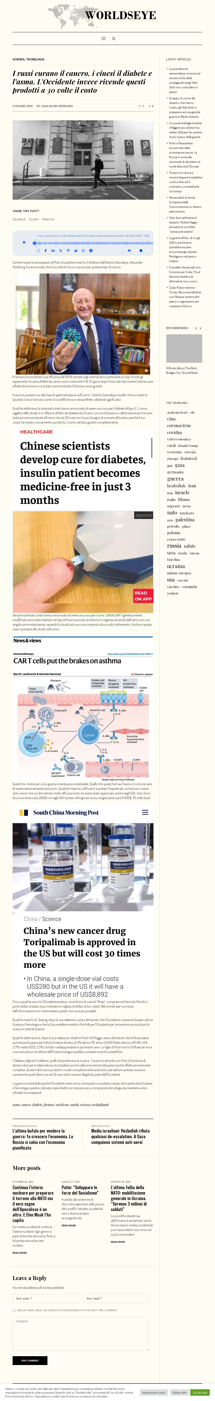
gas (169, 465)
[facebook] (45, 250)
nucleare (187, 512)
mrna (186, 506)
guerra (175, 478)
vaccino (173, 586)
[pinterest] (68, 250)
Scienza (19, 59)
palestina (185, 519)
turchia (173, 559)
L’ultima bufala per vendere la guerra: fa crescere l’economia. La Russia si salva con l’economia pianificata (43, 1139)
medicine (62, 1104)
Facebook (19, 219)
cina (171, 418)
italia (171, 499)
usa (171, 579)
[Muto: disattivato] (129, 250)
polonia (173, 532)
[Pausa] (24, 243)
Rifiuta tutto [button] (180, 1392)
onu (170, 520)
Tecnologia (35, 59)
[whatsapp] (83, 250)
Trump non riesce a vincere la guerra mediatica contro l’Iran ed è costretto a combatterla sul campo (185, 182)
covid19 (174, 432)
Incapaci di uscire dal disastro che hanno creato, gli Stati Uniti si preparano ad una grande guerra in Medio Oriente (184, 107)
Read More (20, 1253)
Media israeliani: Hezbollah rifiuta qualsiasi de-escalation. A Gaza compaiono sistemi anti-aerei (120, 1136)
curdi (171, 445)
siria (171, 552)
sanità (74, 1104)
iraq (170, 493)
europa (172, 458)
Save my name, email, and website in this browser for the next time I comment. (67, 1310)
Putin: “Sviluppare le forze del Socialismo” (80, 1190)
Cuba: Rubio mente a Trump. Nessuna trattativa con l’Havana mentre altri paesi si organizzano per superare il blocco (185, 297)
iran (192, 485)
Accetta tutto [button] (200, 1392)
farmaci (49, 1104)
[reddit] (76, 250)
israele (182, 492)
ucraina (176, 566)
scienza (85, 1104)
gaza (180, 465)
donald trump (188, 446)
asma (16, 1104)
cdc (192, 412)
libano (184, 499)
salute (190, 546)
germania (175, 471)
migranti (173, 506)
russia (174, 545)
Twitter (33, 219)
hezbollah (176, 485)
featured (189, 458)
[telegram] (91, 250)
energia (190, 452)
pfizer (186, 526)
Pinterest (48, 219)
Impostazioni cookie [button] (153, 1392)
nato (172, 512)
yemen (172, 593)
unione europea (179, 573)
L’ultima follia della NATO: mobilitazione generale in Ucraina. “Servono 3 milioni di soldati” (129, 1198)
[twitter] (61, 250)
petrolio (173, 526)
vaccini (182, 580)
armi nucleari (177, 412)
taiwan (194, 553)
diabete (37, 1104)
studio (182, 553)
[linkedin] (53, 250)
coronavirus (179, 425)
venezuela (189, 586)
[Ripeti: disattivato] (38, 250)
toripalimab (100, 1104)
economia (174, 452)
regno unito (176, 539)
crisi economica (179, 439)
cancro (26, 1104)
